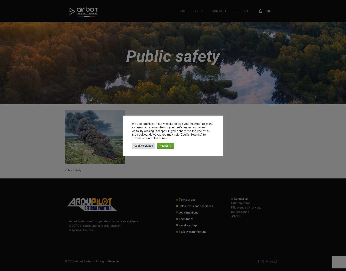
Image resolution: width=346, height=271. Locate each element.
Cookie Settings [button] (143, 145)
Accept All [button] (166, 145)
